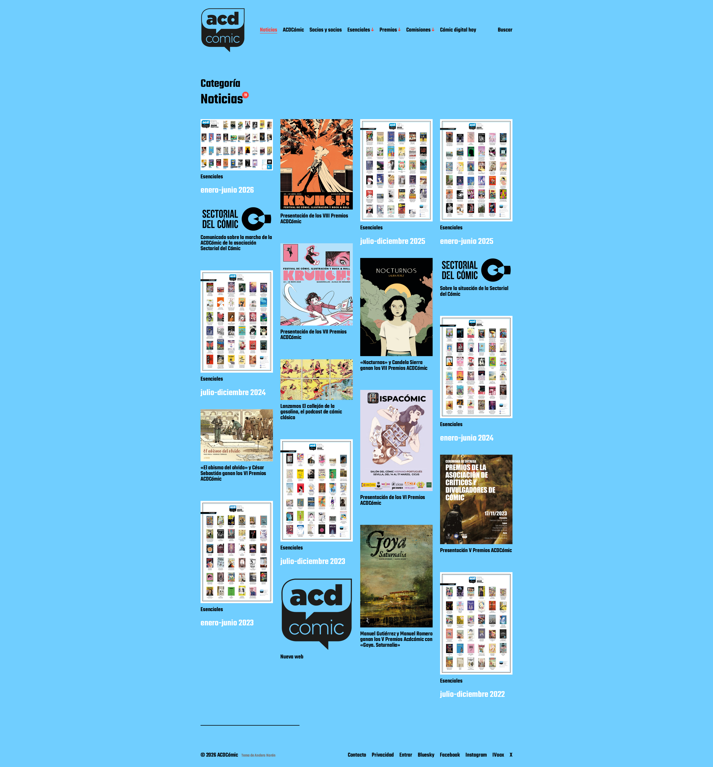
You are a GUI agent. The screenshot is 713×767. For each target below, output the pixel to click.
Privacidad (383, 755)
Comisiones (418, 30)
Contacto (357, 755)
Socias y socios (326, 30)
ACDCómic (293, 30)
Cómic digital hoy (458, 30)
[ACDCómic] (223, 30)
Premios (388, 30)
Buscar (505, 30)
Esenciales (358, 30)
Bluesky (426, 755)
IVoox (498, 755)
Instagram (476, 755)
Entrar (405, 755)
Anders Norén (265, 755)
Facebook (450, 755)
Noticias (268, 30)
